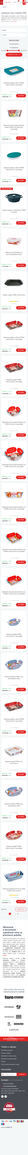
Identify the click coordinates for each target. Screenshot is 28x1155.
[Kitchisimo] (9, 1007)
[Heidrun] (18, 1024)
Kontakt (3, 1061)
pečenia (5, 955)
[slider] (7, 50)
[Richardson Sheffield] (9, 1024)
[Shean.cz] (9, 1127)
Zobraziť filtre (13, 54)
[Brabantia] (9, 1017)
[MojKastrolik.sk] (8, 2)
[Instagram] (5, 1096)
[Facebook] (2, 1096)
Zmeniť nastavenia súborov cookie (10, 1064)
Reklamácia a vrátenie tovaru (8, 1056)
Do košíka (21, 95)
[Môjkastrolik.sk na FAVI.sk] (9, 1107)
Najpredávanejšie (14, 40)
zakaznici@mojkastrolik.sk (9, 1086)
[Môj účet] (21, 2)
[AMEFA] (18, 1017)
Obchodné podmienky (7, 1050)
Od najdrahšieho (14, 47)
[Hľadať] (14, 2)
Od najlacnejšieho (14, 44)
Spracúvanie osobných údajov (9, 1059)
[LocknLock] (14, 1029)
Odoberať (22, 1074)
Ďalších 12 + (21, 909)
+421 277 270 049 (8, 1083)
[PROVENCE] (18, 997)
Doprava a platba (5, 1053)
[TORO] (9, 997)
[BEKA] (18, 1007)
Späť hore (3, 909)
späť (4, 7)
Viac (15, 21)
